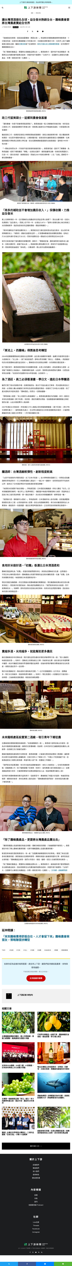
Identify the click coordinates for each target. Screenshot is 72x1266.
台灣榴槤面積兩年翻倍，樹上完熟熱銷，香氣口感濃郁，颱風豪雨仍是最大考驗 (18, 1037)
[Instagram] (32, 1252)
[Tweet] (32, 31)
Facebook (36, 1229)
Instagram (36, 1232)
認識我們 (36, 1165)
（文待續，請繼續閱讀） (60, 870)
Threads (36, 1225)
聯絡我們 (36, 1168)
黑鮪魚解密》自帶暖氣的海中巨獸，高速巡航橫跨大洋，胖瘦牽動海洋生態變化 (53, 1097)
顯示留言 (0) (34, 1146)
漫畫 (39, 950)
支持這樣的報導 (36, 978)
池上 (25, 950)
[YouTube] (35, 1252)
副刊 (36, 1202)
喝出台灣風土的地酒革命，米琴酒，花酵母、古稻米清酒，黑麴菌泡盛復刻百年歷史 (53, 1068)
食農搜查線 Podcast (36, 1205)
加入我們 (36, 1171)
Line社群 (36, 1222)
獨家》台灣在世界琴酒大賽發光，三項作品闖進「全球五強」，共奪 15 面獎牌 (18, 1134)
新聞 (36, 1195)
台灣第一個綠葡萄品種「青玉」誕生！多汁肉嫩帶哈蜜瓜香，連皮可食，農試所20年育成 (18, 1101)
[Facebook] (30, 1252)
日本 (19, 950)
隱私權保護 (36, 1178)
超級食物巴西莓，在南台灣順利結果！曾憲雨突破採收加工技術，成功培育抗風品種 (53, 1132)
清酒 (32, 950)
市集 (36, 1198)
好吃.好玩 (15, 27)
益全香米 (48, 950)
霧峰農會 (65, 950)
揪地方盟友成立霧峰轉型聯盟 (48, 44)
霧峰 (56, 950)
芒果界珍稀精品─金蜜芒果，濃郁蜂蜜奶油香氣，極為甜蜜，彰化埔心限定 (53, 1036)
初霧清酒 (22, 44)
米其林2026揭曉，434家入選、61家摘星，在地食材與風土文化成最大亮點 (18, 1066)
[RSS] (38, 1252)
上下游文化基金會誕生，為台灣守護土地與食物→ (36, 2)
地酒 (11, 950)
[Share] (27, 31)
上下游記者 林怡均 (6, 27)
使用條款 (36, 1175)
